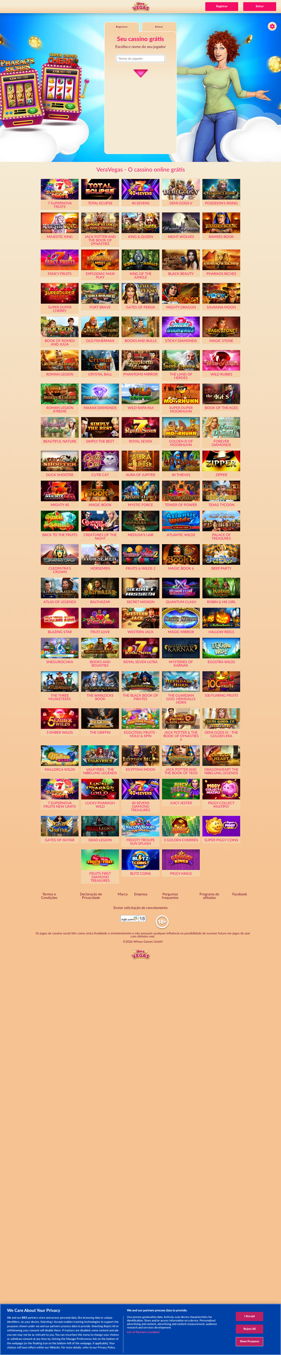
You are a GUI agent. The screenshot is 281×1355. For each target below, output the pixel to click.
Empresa (140, 894)
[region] (140, 1329)
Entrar (260, 6)
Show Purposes (249, 1341)
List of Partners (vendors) (143, 1332)
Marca (123, 894)
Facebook (239, 894)
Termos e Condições (49, 896)
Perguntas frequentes (170, 896)
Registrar (222, 6)
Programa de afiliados (209, 896)
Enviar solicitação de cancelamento (140, 908)
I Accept (249, 1316)
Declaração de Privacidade (91, 896)
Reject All (249, 1329)
